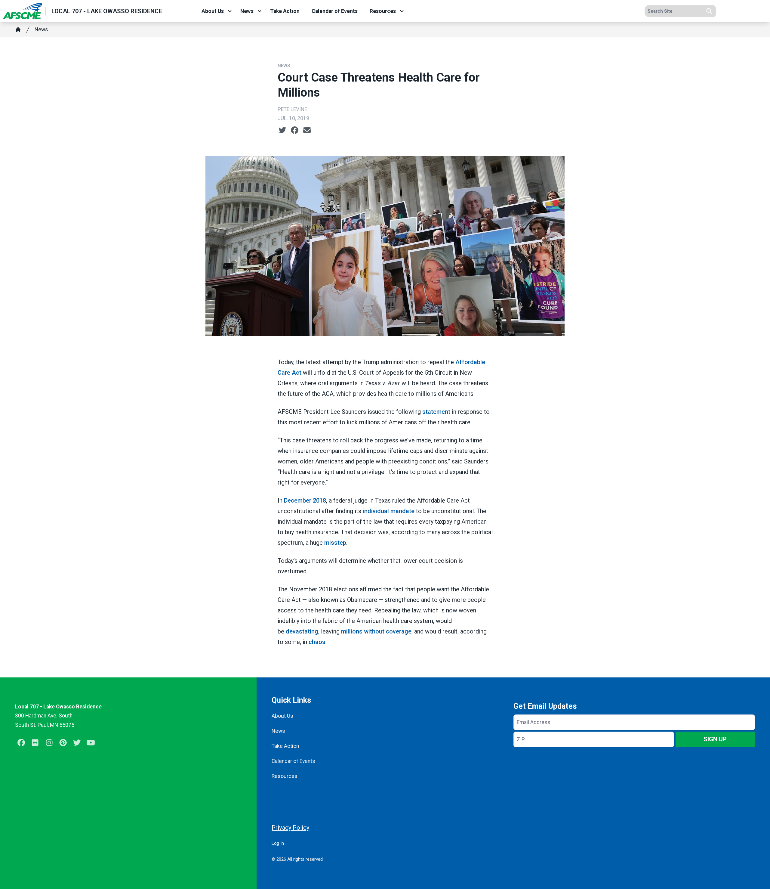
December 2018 (305, 500)
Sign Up (715, 739)
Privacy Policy (290, 827)
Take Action (285, 11)
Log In (278, 843)
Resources (383, 11)
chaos (317, 642)
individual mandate (388, 511)
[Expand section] (230, 11)
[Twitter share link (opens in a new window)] (282, 130)
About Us (213, 11)
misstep (335, 542)
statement (436, 411)
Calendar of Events (335, 11)
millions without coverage (376, 631)
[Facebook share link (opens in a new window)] (294, 130)
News (247, 11)
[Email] (307, 130)
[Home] (18, 29)
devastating (302, 631)
